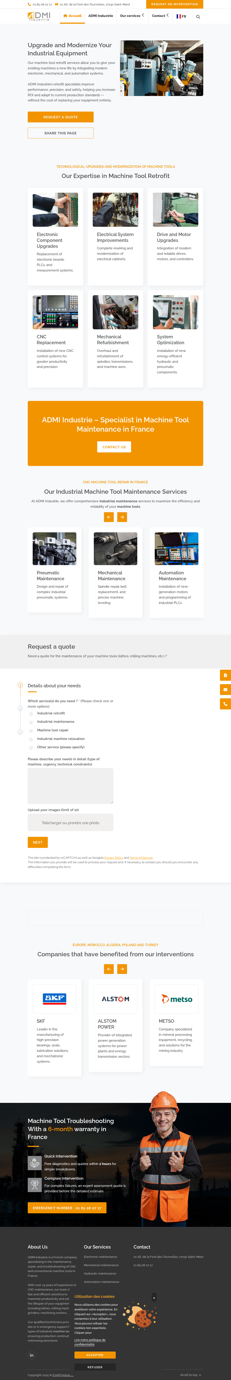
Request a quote (61, 117)
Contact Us (114, 446)
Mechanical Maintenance (111, 575)
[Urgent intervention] (225, 675)
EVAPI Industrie (63, 1375)
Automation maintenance (101, 1281)
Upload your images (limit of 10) (53, 809)
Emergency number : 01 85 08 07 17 (67, 1207)
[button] (109, 517)
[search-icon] (198, 16)
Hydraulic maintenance (100, 1273)
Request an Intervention (174, 4)
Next (38, 842)
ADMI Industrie (100, 15)
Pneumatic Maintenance (50, 575)
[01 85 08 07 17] (225, 703)
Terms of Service (141, 857)
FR (184, 16)
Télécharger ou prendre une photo (70, 822)
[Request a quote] (225, 689)
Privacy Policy (113, 857)
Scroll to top (189, 1375)
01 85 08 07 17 (143, 1265)
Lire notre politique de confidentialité (90, 1342)
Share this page (60, 133)
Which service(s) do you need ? (70, 703)
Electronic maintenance (100, 1256)
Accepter (95, 1355)
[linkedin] (32, 1355)
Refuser (95, 1367)
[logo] (39, 16)
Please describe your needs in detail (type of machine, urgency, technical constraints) (63, 761)
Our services (130, 15)
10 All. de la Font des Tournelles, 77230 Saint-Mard (168, 1256)
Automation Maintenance (172, 575)
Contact (159, 15)
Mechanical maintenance (101, 1265)
